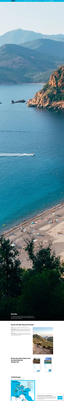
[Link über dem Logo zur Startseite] (13, 0)
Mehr (50, 369)
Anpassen (60, 396)
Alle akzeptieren (60, 398)
